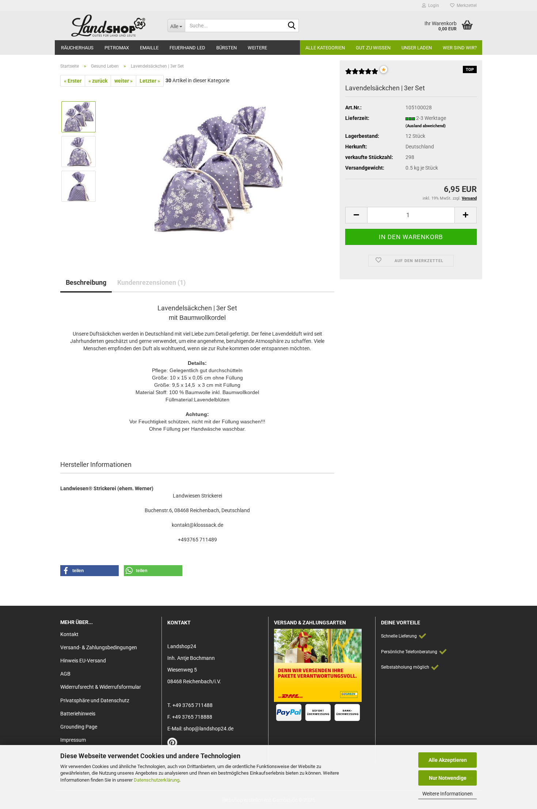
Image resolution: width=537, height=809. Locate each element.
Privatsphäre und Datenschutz (94, 700)
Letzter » (150, 81)
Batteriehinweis (77, 714)
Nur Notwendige (447, 778)
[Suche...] (292, 26)
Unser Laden (416, 47)
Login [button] (432, 5)
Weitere (257, 47)
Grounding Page (78, 727)
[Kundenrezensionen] (361, 74)
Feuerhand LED (187, 47)
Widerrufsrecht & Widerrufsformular (100, 687)
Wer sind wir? (460, 47)
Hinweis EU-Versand (83, 661)
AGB (65, 674)
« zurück (97, 81)
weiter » (123, 81)
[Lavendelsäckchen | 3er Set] (218, 168)
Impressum (73, 740)
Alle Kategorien (325, 47)
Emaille (149, 47)
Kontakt (69, 634)
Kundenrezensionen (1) (151, 282)
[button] (356, 215)
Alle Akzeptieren (448, 760)
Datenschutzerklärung (156, 780)
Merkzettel (465, 5)
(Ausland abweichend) (425, 126)
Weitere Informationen (447, 794)
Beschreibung (86, 282)
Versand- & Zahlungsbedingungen (98, 647)
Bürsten (226, 47)
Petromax (116, 47)
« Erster (72, 81)
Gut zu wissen (373, 47)
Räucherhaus (77, 47)
